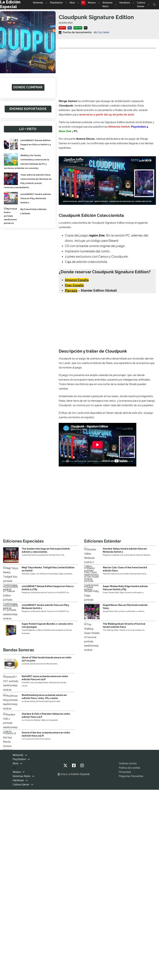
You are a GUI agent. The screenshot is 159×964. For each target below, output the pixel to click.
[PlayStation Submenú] (66, 2)
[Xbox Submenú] (78, 2)
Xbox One (78, 28)
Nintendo (38, 2)
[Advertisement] (107, 72)
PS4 (69, 28)
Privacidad (125, 771)
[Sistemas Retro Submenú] (116, 4)
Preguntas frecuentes (131, 776)
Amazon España (77, 280)
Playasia (71, 290)
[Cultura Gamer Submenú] (148, 4)
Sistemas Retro (107, 4)
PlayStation (56, 2)
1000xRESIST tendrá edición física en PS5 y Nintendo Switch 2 (35, 198)
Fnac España (74, 285)
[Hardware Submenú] (133, 2)
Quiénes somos (128, 763)
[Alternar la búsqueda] (154, 5)
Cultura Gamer (141, 4)
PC (83, 2)
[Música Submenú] (99, 2)
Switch (62, 28)
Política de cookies (129, 767)
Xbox (72, 2)
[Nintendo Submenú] (46, 2)
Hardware (124, 2)
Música (91, 2)
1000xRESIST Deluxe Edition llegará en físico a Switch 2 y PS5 (35, 144)
